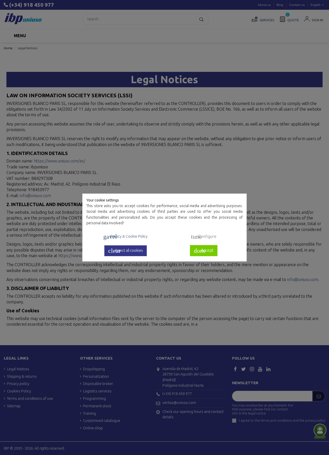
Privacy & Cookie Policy (125, 236)
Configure (203, 237)
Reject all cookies (125, 250)
